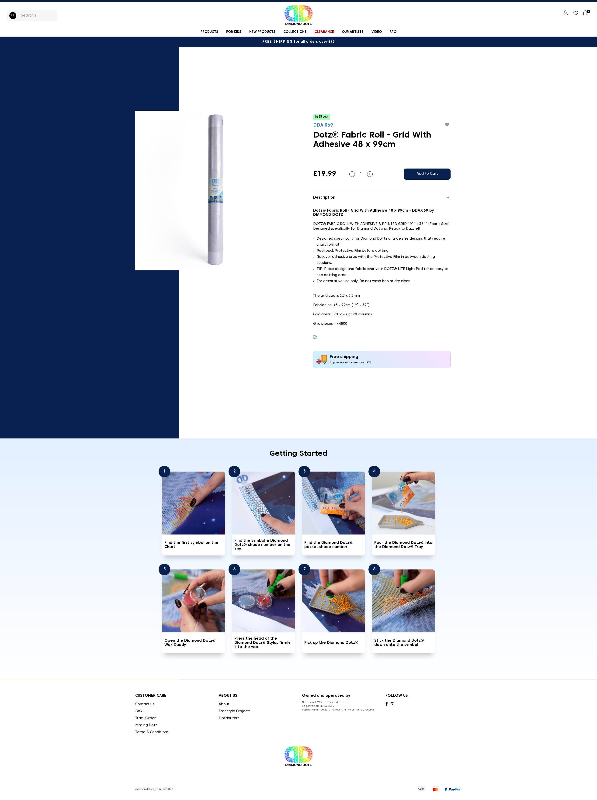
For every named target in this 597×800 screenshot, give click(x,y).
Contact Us (144, 704)
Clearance (324, 32)
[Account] (565, 14)
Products (209, 32)
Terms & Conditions (152, 732)
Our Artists (353, 32)
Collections (295, 32)
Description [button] (324, 197)
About (224, 704)
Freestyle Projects (234, 711)
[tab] (382, 198)
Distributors (229, 718)
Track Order (145, 718)
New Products (262, 32)
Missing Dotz (146, 725)
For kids (233, 32)
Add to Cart (427, 174)
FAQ (393, 32)
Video (376, 32)
